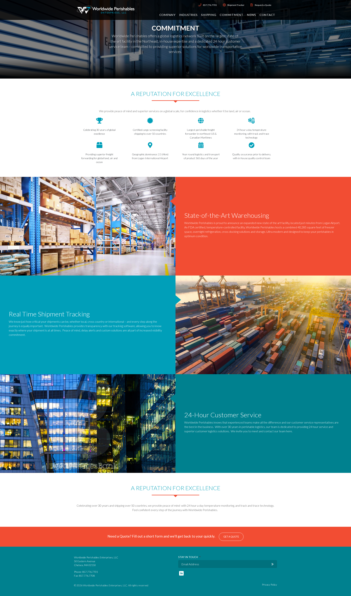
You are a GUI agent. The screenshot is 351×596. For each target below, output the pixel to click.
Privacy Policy (269, 584)
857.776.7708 (87, 575)
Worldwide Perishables (106, 10)
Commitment (231, 14)
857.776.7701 (210, 5)
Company (167, 14)
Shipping (208, 14)
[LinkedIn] (181, 573)
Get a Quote (231, 536)
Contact (267, 14)
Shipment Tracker (235, 5)
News (251, 14)
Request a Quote (263, 5)
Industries (188, 14)
